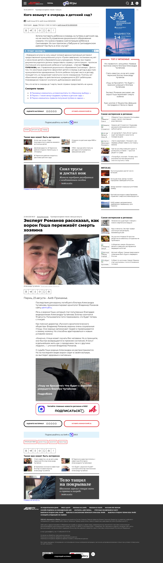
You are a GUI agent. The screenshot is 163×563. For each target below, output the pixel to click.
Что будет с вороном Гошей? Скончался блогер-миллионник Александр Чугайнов (84, 468)
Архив (35, 25)
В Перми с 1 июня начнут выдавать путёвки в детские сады (56, 96)
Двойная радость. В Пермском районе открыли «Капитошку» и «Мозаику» (46, 150)
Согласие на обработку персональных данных (55, 535)
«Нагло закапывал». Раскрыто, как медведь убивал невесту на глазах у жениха (124, 143)
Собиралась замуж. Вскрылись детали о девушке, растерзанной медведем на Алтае (123, 246)
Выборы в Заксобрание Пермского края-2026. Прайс (85, 512)
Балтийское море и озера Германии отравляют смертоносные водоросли (125, 195)
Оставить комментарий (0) (81, 111)
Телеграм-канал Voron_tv (50, 286)
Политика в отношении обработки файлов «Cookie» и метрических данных (64, 538)
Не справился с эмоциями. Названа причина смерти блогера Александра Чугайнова (120, 66)
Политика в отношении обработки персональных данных (59, 537)
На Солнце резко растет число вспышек (122, 171)
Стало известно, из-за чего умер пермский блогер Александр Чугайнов (120, 75)
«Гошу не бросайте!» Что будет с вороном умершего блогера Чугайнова (120, 85)
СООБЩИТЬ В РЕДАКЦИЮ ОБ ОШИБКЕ (54, 515)
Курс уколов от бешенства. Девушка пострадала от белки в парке (120, 104)
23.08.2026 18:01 (29, 217)
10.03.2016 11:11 (28, 10)
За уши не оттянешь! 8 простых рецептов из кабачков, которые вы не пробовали (125, 238)
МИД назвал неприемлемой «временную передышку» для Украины (122, 204)
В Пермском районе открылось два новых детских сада (46, 156)
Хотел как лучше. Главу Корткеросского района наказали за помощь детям (46, 142)
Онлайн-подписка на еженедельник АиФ (56, 510)
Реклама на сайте (80, 507)
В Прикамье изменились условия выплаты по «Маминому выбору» (59, 93)
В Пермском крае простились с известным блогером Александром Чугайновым (83, 461)
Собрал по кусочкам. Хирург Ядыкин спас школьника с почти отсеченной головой (125, 262)
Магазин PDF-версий (112, 507)
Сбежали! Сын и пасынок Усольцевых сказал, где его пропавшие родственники (125, 119)
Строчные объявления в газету (106, 510)
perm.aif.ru (47, 308)
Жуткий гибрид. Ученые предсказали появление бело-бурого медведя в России (125, 254)
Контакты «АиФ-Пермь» (83, 510)
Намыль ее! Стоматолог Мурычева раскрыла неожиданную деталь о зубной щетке (124, 127)
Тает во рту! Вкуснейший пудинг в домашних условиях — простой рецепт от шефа (124, 150)
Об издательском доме (49, 507)
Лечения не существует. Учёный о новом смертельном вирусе (123, 222)
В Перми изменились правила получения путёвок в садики (56, 98)
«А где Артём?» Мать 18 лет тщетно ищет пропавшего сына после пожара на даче (124, 135)
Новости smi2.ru (32, 189)
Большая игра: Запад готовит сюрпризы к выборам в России (122, 179)
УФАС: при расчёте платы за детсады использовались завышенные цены (82, 150)
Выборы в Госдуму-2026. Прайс (52, 512)
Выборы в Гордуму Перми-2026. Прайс (122, 512)
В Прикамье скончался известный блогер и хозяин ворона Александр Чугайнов (46, 468)
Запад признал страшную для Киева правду (124, 187)
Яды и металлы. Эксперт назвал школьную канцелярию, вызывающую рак (123, 230)
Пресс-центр (65, 507)
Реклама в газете (95, 507)
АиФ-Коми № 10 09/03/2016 (67, 25)
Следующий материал (62, 556)
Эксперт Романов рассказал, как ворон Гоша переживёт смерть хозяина (120, 95)
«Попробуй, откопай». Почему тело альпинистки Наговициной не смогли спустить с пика (124, 158)
